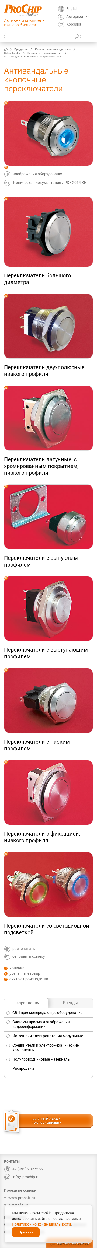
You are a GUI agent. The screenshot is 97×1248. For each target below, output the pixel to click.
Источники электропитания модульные (47, 1036)
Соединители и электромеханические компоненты (45, 1047)
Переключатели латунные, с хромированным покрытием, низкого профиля (41, 466)
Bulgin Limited (12, 52)
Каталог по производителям (53, 49)
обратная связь (73, 1243)
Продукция (21, 49)
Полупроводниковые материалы (41, 1059)
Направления (26, 1003)
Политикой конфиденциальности (41, 1224)
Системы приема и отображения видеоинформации (41, 1024)
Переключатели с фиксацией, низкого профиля (42, 837)
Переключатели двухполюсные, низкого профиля (45, 370)
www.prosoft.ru (21, 1198)
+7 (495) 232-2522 (28, 1169)
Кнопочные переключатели (44, 52)
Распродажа (23, 1068)
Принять (25, 1232)
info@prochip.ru (26, 1177)
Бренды (70, 1002)
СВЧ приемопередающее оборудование (47, 1013)
